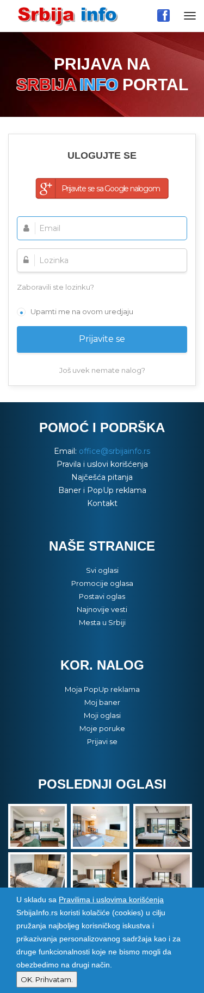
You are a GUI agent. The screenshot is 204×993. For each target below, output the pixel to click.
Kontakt (102, 503)
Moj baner (102, 702)
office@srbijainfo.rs (114, 451)
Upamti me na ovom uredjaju (81, 311)
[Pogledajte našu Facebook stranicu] (163, 15)
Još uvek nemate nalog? (102, 370)
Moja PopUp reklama (102, 689)
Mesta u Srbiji (102, 622)
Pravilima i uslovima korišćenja (111, 899)
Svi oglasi (102, 570)
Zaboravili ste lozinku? (55, 287)
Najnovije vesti (102, 609)
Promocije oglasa (102, 583)
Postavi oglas (102, 596)
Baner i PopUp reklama (102, 490)
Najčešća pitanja (102, 477)
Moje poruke (102, 728)
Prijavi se (102, 741)
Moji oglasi (102, 715)
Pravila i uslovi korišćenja (102, 464)
